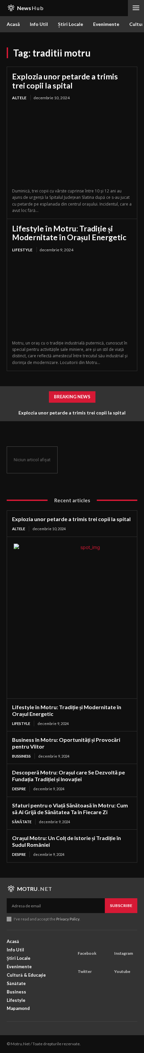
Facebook (87, 953)
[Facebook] (79, 944)
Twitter (85, 971)
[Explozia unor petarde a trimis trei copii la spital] (72, 145)
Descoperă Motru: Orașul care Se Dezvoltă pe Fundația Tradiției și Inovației (68, 775)
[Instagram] (116, 944)
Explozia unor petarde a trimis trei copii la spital (65, 81)
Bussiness (21, 756)
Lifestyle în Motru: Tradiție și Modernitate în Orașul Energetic (69, 233)
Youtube (122, 971)
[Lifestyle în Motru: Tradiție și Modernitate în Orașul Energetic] (72, 297)
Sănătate (21, 822)
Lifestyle (22, 249)
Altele (19, 97)
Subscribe (121, 905)
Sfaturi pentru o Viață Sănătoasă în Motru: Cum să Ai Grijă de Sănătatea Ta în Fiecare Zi (70, 808)
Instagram (123, 953)
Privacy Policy (67, 919)
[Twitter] (79, 962)
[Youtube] (116, 962)
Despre (19, 789)
